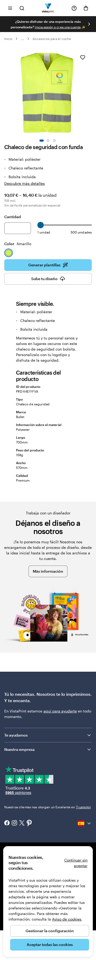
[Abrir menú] (10, 8)
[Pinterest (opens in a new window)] (29, 823)
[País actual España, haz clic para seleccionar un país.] (85, 823)
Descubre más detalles (24, 183)
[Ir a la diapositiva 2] (48, 140)
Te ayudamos (16, 735)
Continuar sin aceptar (75, 863)
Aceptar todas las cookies (50, 944)
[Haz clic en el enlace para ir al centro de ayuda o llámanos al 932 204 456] (74, 8)
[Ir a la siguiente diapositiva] (89, 24)
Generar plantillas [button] (44, 265)
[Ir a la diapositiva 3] (54, 140)
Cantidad (12, 216)
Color (17, 243)
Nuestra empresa (19, 749)
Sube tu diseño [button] (44, 278)
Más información (48, 571)
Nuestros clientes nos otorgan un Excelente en (47, 807)
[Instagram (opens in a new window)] (14, 823)
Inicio (8, 39)
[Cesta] (86, 8)
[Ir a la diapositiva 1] (41, 140)
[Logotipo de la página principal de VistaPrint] (48, 8)
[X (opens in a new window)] (22, 823)
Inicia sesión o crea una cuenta (58, 27)
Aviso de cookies (66, 919)
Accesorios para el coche (52, 39)
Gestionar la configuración (50, 930)
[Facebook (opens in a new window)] (7, 823)
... (22, 39)
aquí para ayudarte (60, 711)
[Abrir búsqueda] (22, 8)
